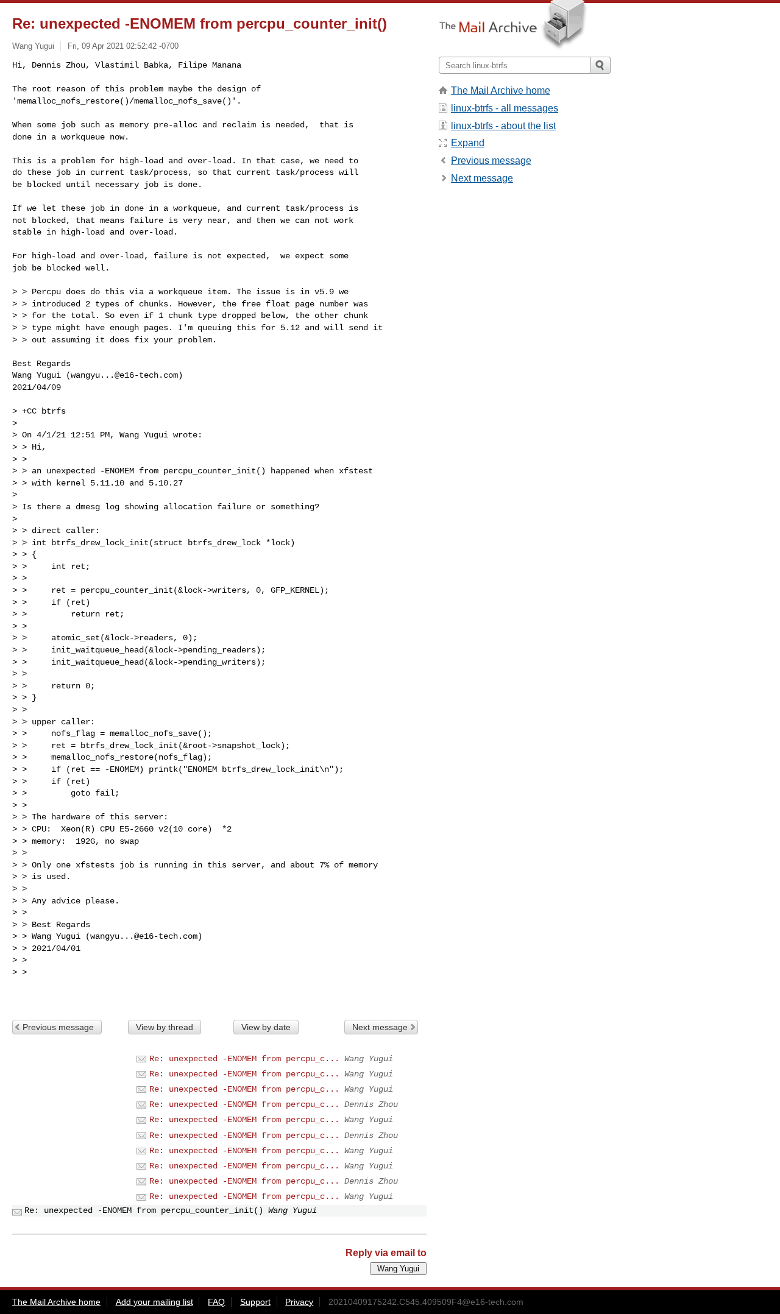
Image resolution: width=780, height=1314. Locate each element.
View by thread (164, 1027)
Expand (467, 143)
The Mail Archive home (500, 90)
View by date (266, 1027)
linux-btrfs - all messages (504, 108)
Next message (380, 1027)
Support (255, 1302)
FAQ (216, 1302)
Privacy (299, 1302)
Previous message (58, 1027)
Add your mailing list (154, 1302)
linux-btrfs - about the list (503, 126)
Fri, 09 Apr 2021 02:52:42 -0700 (123, 46)
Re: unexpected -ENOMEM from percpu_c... (244, 1059)
